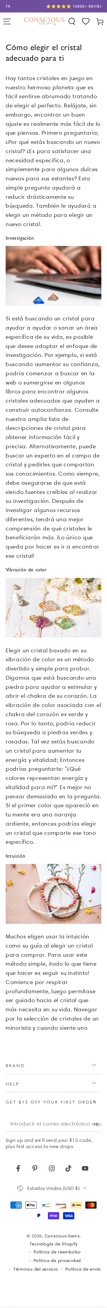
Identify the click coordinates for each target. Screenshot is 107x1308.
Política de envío (83, 1269)
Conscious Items (62, 1236)
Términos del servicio (35, 1269)
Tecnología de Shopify (54, 1244)
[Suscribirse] (97, 1124)
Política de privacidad (57, 1260)
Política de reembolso (57, 1252)
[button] (72, 21)
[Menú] (7, 21)
